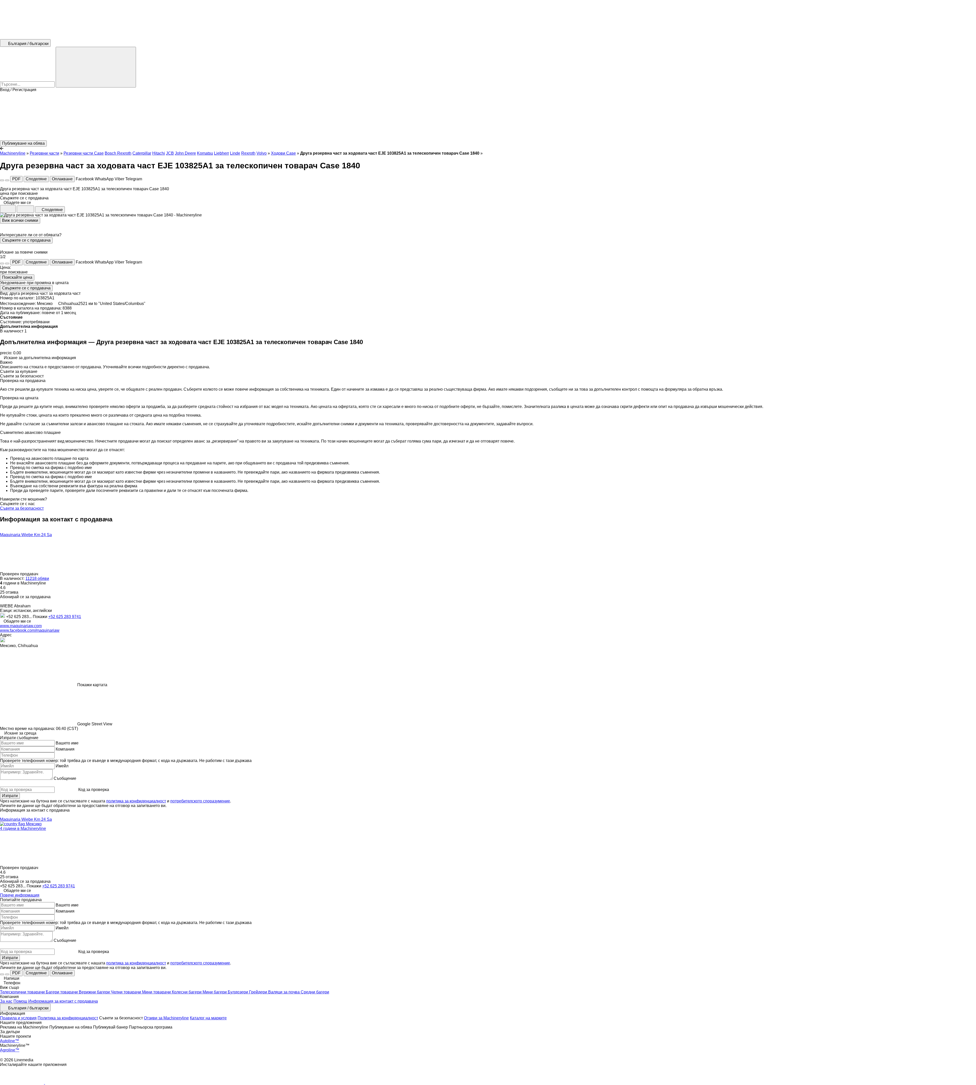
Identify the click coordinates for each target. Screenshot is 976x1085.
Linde (235, 153)
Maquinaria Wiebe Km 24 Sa (26, 535)
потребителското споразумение (200, 801)
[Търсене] (96, 67)
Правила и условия (18, 1018)
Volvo (261, 153)
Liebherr (221, 153)
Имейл (62, 766)
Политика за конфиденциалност (68, 1018)
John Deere (185, 153)
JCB (170, 153)
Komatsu (205, 153)
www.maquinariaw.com (21, 626)
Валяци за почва (284, 992)
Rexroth (248, 153)
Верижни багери (95, 992)
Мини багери (215, 992)
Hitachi (158, 153)
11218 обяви (37, 578)
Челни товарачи (126, 992)
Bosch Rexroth (118, 153)
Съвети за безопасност (22, 508)
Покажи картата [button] (92, 685)
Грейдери (258, 992)
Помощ (20, 1001)
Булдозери (238, 992)
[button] (488, 116)
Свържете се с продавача (26, 240)
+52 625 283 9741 (64, 616)
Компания (65, 749)
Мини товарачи (157, 992)
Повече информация (19, 895)
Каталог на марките (208, 1018)
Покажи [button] (40, 616)
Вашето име (67, 743)
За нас (6, 1001)
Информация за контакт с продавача (63, 1001)
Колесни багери (187, 992)
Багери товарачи (62, 992)
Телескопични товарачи (23, 992)
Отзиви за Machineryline (166, 1018)
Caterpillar (141, 153)
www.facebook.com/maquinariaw (29, 630)
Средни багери (315, 992)
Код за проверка (93, 789)
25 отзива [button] (9, 592)
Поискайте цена (17, 277)
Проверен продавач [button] (19, 574)
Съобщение (65, 778)
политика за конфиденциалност (136, 801)
